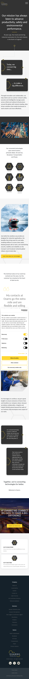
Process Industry (14, 646)
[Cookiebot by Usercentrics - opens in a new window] (21, 310)
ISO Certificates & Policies (14, 598)
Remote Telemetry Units (14, 609)
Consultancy (14, 625)
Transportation (14, 641)
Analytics (14, 619)
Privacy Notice (14, 670)
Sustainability (14, 588)
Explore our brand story (14, 525)
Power (14, 643)
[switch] (25, 339)
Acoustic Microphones (14, 612)
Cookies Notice (14, 673)
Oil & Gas (14, 638)
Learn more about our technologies (11, 256)
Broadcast (14, 636)
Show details (21, 353)
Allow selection (14, 362)
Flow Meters (14, 617)
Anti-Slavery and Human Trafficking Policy (14, 675)
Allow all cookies (14, 358)
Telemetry (14, 622)
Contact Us (14, 593)
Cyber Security (14, 595)
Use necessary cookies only (14, 367)
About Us (14, 585)
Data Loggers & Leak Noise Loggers (14, 614)
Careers (14, 590)
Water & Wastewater (14, 633)
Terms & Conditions (14, 601)
